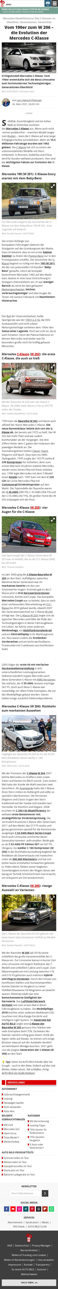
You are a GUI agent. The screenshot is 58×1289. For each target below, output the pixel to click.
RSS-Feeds (19, 1226)
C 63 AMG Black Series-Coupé (33, 833)
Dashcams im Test (14, 1170)
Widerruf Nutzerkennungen (19, 1260)
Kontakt (28, 1264)
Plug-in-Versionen (18, 978)
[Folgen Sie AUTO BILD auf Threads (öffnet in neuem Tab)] (38, 1209)
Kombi (13, 477)
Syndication (32, 1222)
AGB (9, 1245)
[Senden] (45, 1193)
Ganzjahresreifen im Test (18, 1166)
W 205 (35, 886)
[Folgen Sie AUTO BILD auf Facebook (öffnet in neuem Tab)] (6, 1209)
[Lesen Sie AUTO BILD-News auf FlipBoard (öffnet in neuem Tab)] (45, 1209)
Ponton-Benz (36, 255)
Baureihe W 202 (27, 421)
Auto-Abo (9, 1111)
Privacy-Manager (41, 1245)
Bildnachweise (29, 1274)
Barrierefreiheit (29, 1250)
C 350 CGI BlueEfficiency (31, 810)
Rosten (11, 136)
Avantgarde (26, 788)
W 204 (49, 611)
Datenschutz (22, 1245)
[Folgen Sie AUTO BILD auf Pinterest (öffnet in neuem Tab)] (32, 1209)
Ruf (9, 316)
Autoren (41, 1269)
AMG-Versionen (46, 679)
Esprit (44, 450)
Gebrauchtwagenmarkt (17, 1094)
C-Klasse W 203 (29, 615)
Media (45, 1222)
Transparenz (43, 1264)
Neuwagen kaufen (14, 1102)
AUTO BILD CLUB (37, 1226)
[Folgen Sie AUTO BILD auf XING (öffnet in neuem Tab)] (25, 1209)
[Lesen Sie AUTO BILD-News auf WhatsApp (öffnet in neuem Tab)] (51, 1209)
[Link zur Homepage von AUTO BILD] (2, 3)
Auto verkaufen (12, 1107)
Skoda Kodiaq (11, 1141)
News (8, 5)
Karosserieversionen (36, 593)
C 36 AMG (12, 492)
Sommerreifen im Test (16, 1158)
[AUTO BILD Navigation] (54, 3)
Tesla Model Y (11, 1137)
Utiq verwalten (46, 1260)
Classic (36, 450)
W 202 (35, 354)
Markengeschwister (13, 289)
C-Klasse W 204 (36, 773)
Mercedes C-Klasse (17, 128)
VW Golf (8, 1125)
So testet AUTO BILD (23, 1269)
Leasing (8, 1098)
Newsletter (29, 1186)
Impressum (14, 1264)
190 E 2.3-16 (32, 319)
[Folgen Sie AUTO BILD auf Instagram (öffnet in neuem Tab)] (19, 1209)
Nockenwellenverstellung (18, 668)
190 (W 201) (47, 263)
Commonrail (10, 484)
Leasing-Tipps (37, 1125)
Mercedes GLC (12, 1129)
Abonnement (15, 1222)
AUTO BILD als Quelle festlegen (18, 1073)
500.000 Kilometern (24, 859)
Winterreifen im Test (15, 1162)
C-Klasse (21, 147)
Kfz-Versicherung (39, 1121)
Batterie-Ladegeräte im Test (19, 1174)
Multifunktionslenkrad (37, 630)
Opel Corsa (10, 1133)
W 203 (35, 507)
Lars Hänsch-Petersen (29, 100)
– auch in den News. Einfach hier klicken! (25, 10)
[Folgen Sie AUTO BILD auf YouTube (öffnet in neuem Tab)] (13, 1209)
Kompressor (14, 462)
